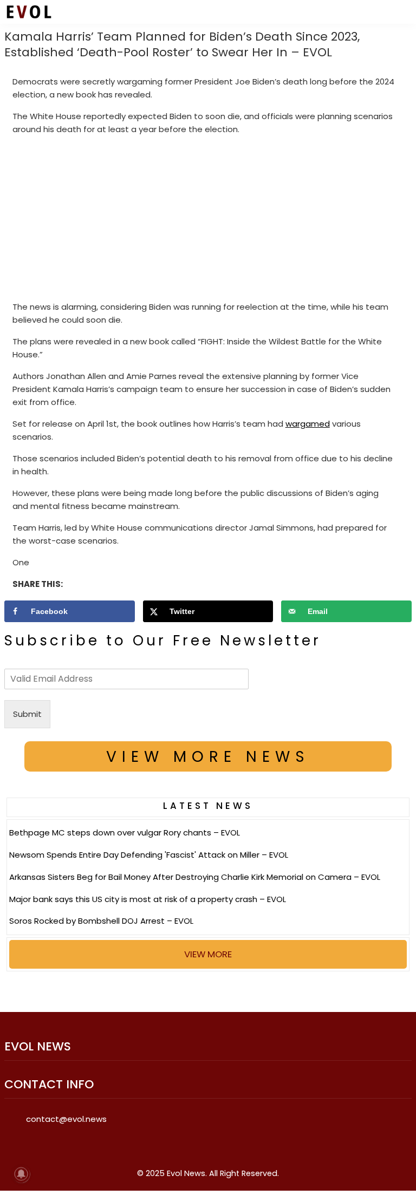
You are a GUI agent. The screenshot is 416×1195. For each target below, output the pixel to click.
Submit (27, 714)
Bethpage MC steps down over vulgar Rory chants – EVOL (124, 832)
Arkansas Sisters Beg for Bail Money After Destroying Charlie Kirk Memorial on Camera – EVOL (194, 877)
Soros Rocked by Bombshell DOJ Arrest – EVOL (101, 920)
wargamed (307, 423)
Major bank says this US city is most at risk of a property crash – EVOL (147, 899)
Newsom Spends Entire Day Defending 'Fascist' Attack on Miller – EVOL (148, 854)
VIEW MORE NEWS (208, 756)
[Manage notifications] (21, 1174)
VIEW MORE (208, 954)
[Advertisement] (208, 220)
